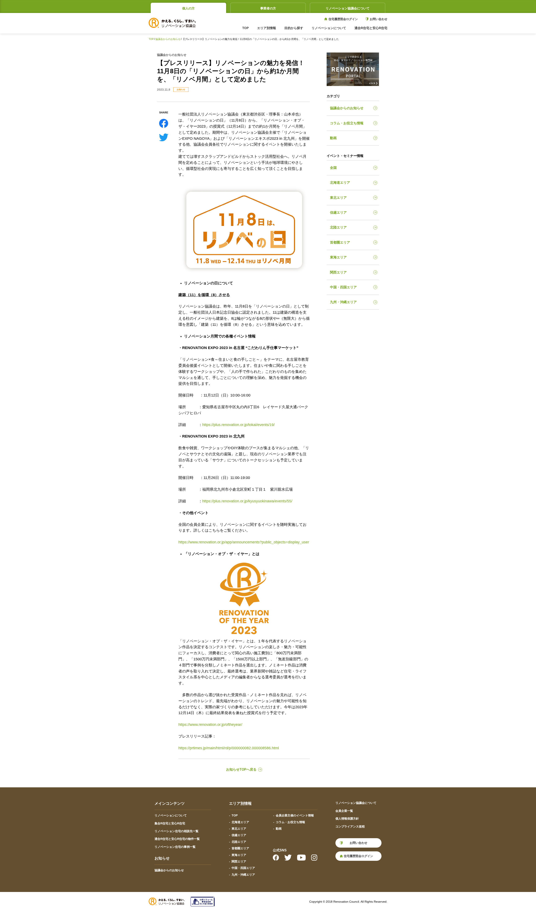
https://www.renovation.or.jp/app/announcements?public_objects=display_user (243, 542)
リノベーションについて (171, 815)
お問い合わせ (378, 19)
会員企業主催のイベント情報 (295, 815)
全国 (333, 167)
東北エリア (338, 197)
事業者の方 (268, 8)
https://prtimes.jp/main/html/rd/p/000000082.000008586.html (228, 748)
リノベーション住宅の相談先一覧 (176, 831)
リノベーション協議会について (348, 8)
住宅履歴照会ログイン (343, 19)
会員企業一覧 (344, 810)
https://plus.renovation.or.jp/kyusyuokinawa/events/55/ (247, 501)
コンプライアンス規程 (350, 826)
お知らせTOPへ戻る (241, 769)
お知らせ (181, 89)
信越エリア (338, 212)
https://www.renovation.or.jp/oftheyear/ (210, 724)
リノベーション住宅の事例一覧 (175, 846)
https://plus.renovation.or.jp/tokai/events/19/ (238, 425)
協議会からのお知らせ (167, 39)
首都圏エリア (340, 242)
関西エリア (338, 272)
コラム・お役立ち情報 (346, 123)
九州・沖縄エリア (343, 302)
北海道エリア (340, 182)
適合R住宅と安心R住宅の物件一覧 (177, 838)
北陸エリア (338, 227)
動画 (333, 138)
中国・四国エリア (343, 287)
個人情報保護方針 (347, 818)
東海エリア (338, 257)
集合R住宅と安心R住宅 (170, 823)
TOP (245, 28)
